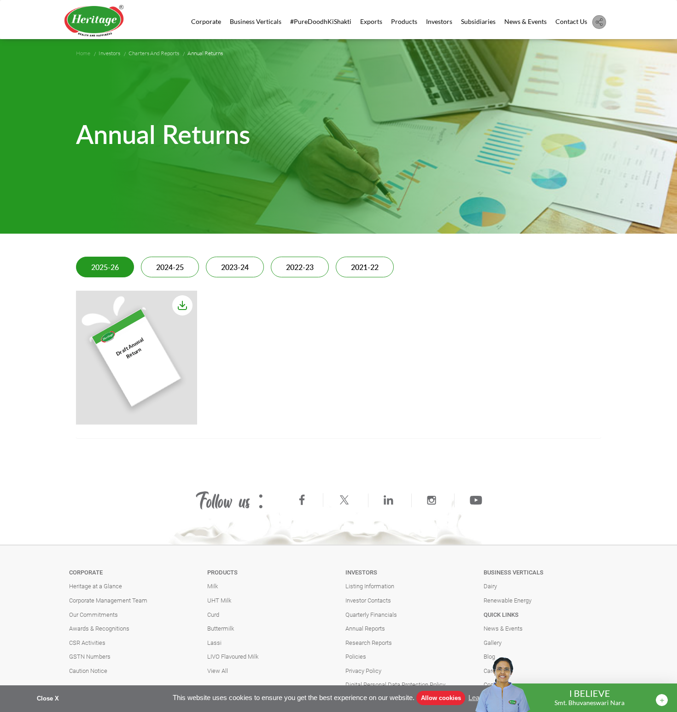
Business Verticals (255, 21)
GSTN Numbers (90, 656)
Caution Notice (88, 670)
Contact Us (571, 21)
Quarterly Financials (371, 614)
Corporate (206, 21)
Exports (371, 21)
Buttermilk (220, 628)
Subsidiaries (478, 21)
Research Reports (368, 642)
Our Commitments (93, 614)
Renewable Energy (507, 600)
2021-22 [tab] (365, 267)
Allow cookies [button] (441, 698)
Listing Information (369, 586)
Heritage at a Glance (95, 586)
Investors (439, 21)
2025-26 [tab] (105, 267)
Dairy (490, 586)
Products (404, 21)
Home (83, 53)
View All (217, 670)
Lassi (214, 642)
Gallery (493, 642)
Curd (213, 614)
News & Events (525, 21)
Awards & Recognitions (99, 628)
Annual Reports (365, 628)
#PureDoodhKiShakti (320, 21)
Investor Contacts (368, 600)
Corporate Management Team (108, 600)
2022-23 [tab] (300, 267)
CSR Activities (87, 642)
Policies (355, 656)
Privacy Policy (363, 670)
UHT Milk (219, 600)
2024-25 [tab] (170, 267)
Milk (212, 586)
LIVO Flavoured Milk (232, 656)
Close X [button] (48, 698)
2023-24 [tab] (235, 267)
